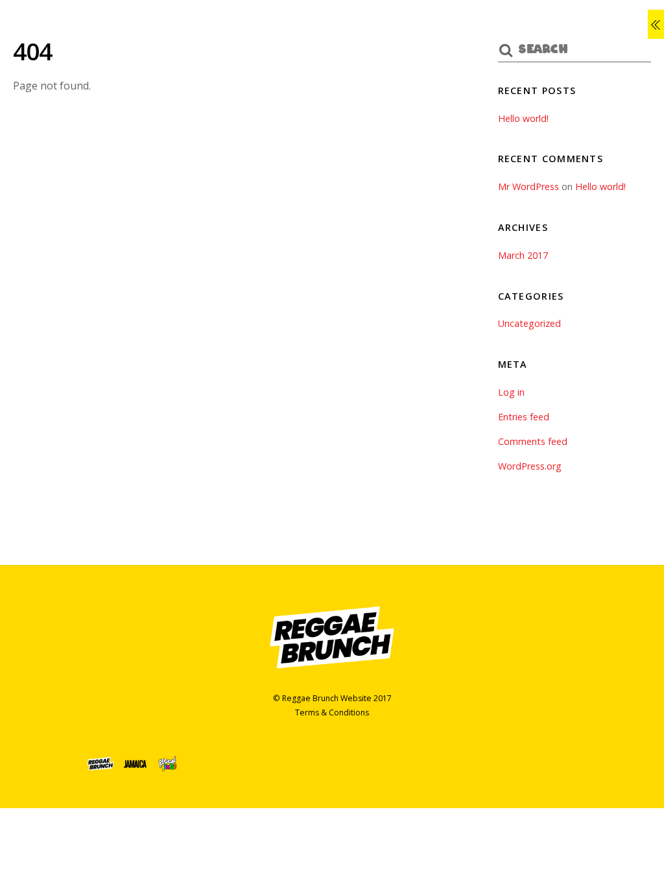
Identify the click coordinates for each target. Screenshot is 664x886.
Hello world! (523, 118)
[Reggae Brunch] (332, 670)
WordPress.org (530, 466)
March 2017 (523, 255)
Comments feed (532, 441)
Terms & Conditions (332, 712)
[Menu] (656, 24)
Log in (511, 392)
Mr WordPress (528, 186)
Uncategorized (529, 323)
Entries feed (523, 417)
